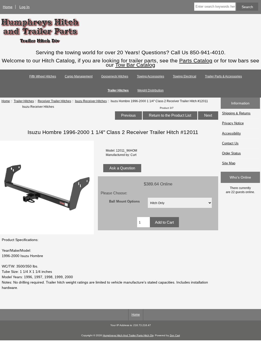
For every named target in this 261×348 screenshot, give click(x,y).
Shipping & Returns (236, 113)
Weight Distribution (150, 90)
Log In (24, 7)
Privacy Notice (233, 123)
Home (7, 7)
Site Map (228, 163)
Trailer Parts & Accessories (223, 76)
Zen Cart (175, 335)
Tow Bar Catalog (135, 65)
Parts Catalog (195, 60)
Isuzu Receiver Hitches (91, 101)
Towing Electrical (184, 76)
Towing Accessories (150, 76)
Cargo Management (79, 76)
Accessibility (231, 133)
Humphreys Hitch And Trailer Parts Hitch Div (128, 335)
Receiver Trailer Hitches (54, 101)
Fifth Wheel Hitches (42, 76)
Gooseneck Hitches (114, 76)
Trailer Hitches (24, 101)
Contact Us (230, 143)
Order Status (231, 153)
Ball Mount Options (124, 201)
